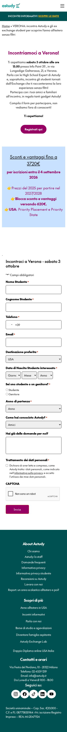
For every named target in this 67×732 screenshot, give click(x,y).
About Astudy (33, 543)
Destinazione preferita (22, 352)
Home (6, 26)
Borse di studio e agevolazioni (34, 628)
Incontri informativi (33, 614)
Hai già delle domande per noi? (27, 433)
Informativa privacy (33, 568)
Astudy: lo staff (33, 557)
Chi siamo (34, 551)
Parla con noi (33, 621)
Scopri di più (33, 600)
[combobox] (9, 324)
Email (10, 334)
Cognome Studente (20, 299)
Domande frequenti (33, 562)
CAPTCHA (12, 484)
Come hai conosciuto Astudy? (26, 417)
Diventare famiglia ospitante (33, 635)
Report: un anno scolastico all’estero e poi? (33, 590)
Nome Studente (17, 282)
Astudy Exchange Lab (33, 641)
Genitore (14, 394)
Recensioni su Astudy (33, 579)
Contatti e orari (33, 659)
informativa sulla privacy (28, 473)
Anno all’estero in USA (33, 607)
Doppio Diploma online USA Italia (33, 651)
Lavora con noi (33, 584)
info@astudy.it (37, 676)
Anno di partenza (19, 401)
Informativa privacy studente (33, 573)
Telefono (12, 317)
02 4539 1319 (39, 671)
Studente (14, 390)
